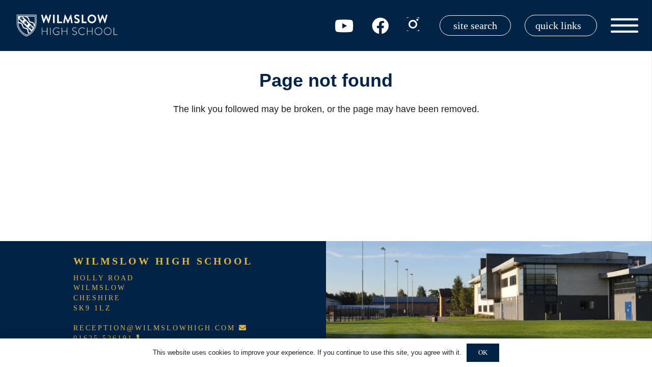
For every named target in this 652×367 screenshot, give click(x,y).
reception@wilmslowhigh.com (156, 328)
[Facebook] (380, 25)
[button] (561, 25)
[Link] (69, 25)
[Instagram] (413, 24)
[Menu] (625, 25)
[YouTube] (344, 25)
